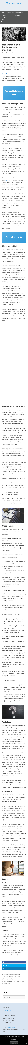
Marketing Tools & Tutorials (3, 20)
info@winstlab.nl (12, 1027)
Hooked (7, 180)
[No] (26, 1040)
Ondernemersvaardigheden (12, 974)
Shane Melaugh (6, 74)
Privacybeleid (7, 1010)
